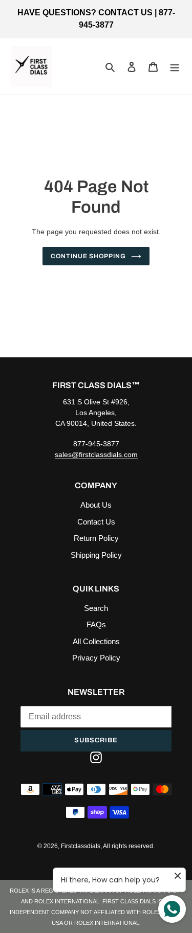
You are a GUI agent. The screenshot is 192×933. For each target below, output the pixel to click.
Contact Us (96, 521)
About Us (96, 504)
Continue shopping (88, 256)
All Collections (96, 641)
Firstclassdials (80, 846)
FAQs (96, 624)
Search (96, 608)
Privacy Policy (96, 657)
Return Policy (96, 538)
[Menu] (174, 67)
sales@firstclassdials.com (96, 454)
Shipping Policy (96, 555)
